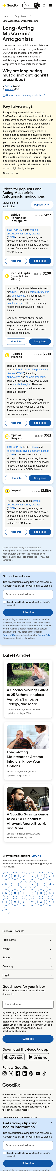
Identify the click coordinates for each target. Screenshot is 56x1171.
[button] (31, 5)
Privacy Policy (44, 635)
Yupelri (16, 490)
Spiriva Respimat (17, 436)
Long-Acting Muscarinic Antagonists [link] (20, 21)
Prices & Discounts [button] (13, 931)
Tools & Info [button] (9, 940)
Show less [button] (8, 173)
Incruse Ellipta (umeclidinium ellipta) (20, 276)
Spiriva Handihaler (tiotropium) (19, 217)
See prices (40, 260)
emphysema (18, 295)
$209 (47, 273)
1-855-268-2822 (15, 1103)
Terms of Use (9, 635)
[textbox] (28, 594)
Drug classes (21, 16)
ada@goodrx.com (34, 1103)
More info (16, 260)
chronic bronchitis (39, 292)
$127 (47, 215)
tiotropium (9, 153)
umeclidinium (23, 157)
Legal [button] (5, 975)
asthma (34, 447)
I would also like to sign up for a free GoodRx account (28, 604)
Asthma (9, 89)
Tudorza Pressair (16, 355)
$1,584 (46, 490)
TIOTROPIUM (14, 230)
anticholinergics (15, 303)
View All (36, 856)
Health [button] (6, 948)
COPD (8, 85)
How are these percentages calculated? (25, 95)
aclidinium (14, 160)
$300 (47, 354)
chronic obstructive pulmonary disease (28, 451)
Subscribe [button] (28, 612)
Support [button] (7, 957)
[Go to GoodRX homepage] (10, 5)
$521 (47, 435)
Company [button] (7, 966)
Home (5, 16)
